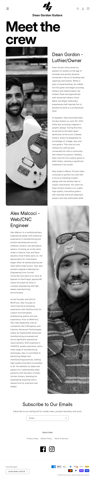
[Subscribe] (65, 418)
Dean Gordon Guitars (69, 475)
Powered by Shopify (83, 475)
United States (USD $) (16, 471)
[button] (7, 8)
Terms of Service (61, 438)
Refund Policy (46, 438)
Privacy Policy (32, 438)
